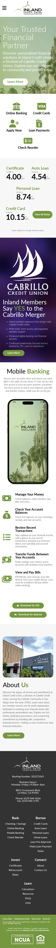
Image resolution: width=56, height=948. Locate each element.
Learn (28, 883)
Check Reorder (15, 837)
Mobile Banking (15, 833)
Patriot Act (46, 919)
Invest (15, 860)
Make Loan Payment (41, 846)
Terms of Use (36, 919)
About (40, 865)
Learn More (15, 81)
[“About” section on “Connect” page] (28, 656)
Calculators (28, 889)
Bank (15, 818)
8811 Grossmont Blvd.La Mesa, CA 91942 (28, 791)
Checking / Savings (15, 824)
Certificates (15, 865)
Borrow (41, 818)
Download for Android (30, 614)
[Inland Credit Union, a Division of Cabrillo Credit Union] (28, 7)
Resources (28, 894)
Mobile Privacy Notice (22, 919)
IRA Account (15, 870)
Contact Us (40, 870)
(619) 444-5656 (32, 798)
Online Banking (15, 828)
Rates (41, 851)
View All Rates (42, 214)
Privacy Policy (7, 919)
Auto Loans (41, 828)
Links (28, 903)
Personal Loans (41, 833)
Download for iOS (29, 605)
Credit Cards (41, 824)
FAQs (28, 898)
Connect (40, 860)
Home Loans (40, 837)
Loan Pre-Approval (40, 842)
